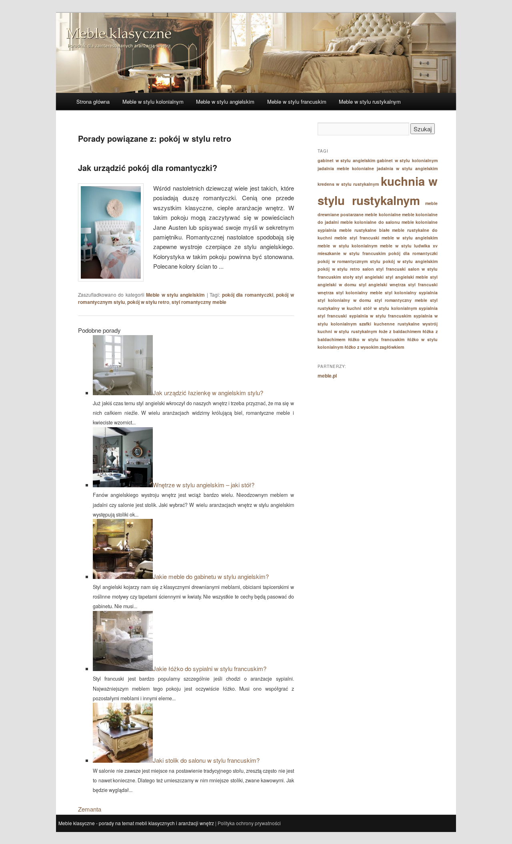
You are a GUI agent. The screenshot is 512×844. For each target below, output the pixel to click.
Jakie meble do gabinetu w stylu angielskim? (211, 576)
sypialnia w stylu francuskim (380, 316)
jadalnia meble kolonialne (346, 168)
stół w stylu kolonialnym (390, 308)
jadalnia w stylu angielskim (407, 168)
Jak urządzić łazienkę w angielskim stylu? (208, 392)
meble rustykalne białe (364, 230)
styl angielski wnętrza (382, 284)
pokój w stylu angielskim (410, 261)
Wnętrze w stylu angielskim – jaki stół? (203, 484)
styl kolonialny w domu (344, 300)
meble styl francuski (356, 238)
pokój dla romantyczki (247, 294)
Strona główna (93, 101)
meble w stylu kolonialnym (347, 246)
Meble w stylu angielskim (225, 101)
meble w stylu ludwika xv (409, 246)
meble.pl (327, 375)
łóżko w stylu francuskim (376, 339)
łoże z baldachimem (400, 331)
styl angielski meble (407, 277)
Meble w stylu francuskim (296, 101)
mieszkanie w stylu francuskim (352, 253)
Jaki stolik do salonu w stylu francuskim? (206, 760)
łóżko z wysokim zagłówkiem (374, 347)
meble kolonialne (382, 214)
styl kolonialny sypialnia (411, 292)
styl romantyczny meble (199, 301)
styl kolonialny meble (359, 292)
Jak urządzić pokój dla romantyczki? (147, 167)
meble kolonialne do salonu (370, 222)
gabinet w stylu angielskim (346, 160)
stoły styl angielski (363, 277)
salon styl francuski (384, 269)
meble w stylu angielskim (410, 238)
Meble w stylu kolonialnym (153, 101)
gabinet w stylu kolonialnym (407, 160)
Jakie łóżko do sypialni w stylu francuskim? (209, 668)
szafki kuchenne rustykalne (389, 324)
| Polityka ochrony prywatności (247, 823)
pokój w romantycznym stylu (349, 261)
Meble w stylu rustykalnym (370, 101)
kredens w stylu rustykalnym (348, 184)
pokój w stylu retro (148, 301)
